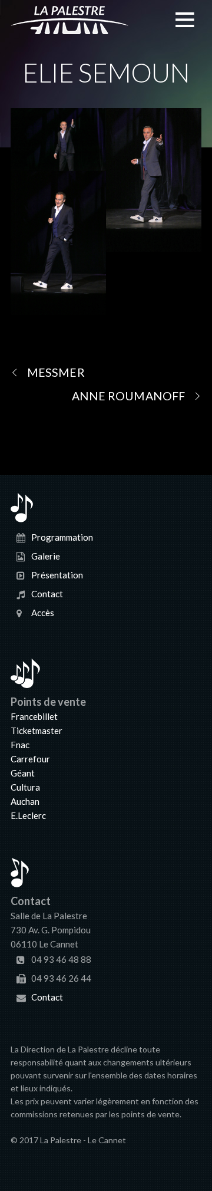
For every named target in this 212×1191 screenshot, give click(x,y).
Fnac (20, 744)
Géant (23, 773)
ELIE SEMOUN (106, 72)
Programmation (62, 537)
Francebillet (34, 716)
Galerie (45, 556)
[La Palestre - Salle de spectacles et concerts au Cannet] (69, 27)
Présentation (57, 575)
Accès (42, 612)
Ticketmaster (36, 730)
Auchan (25, 801)
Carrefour (30, 759)
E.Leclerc (28, 815)
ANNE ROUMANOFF (128, 396)
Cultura (25, 787)
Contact (47, 593)
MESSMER (56, 372)
